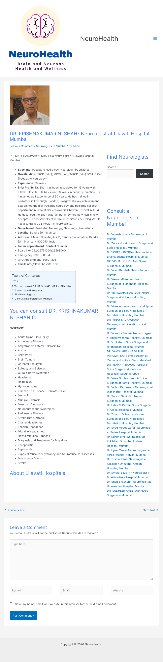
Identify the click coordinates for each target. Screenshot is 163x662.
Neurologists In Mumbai (51, 146)
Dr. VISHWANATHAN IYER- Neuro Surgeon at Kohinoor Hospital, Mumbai (128, 297)
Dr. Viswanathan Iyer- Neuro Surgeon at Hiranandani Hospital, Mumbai (128, 284)
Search (111, 167)
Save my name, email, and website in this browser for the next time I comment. (66, 604)
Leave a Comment (21, 146)
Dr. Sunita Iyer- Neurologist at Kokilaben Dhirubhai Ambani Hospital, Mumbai (126, 441)
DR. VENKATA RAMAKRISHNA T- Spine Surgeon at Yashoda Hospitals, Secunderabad (127, 369)
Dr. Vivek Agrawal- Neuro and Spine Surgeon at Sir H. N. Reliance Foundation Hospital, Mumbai (130, 311)
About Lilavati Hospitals (28, 290)
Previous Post (14, 510)
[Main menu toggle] (155, 38)
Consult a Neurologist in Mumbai (33, 298)
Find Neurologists (25, 294)
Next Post (151, 510)
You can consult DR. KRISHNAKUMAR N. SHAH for (42, 286)
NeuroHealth (99, 38)
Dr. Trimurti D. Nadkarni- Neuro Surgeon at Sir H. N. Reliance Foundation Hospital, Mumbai (126, 419)
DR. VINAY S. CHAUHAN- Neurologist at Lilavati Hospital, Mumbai (127, 324)
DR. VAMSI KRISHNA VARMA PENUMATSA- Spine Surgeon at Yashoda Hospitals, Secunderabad (129, 356)
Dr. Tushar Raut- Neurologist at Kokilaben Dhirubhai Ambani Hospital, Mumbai (127, 464)
